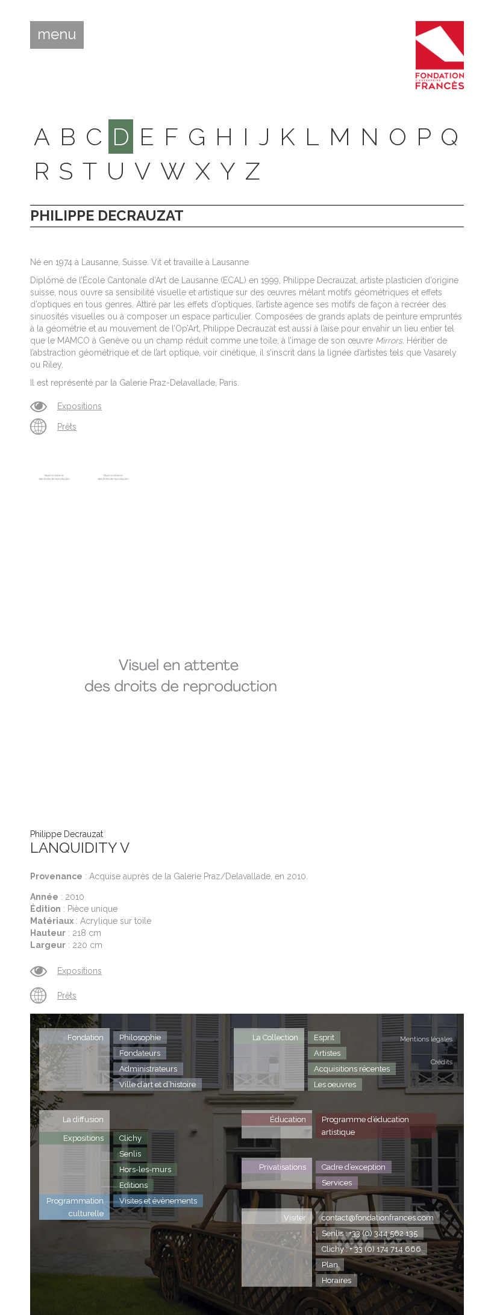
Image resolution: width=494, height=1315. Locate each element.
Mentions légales (426, 1039)
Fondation (85, 1037)
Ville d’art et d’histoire (157, 1084)
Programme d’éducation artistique (365, 1126)
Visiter (295, 1217)
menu (57, 34)
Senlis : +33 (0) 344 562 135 (369, 1233)
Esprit (324, 1037)
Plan (330, 1264)
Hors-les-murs (145, 1169)
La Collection (275, 1037)
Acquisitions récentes (352, 1068)
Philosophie (140, 1037)
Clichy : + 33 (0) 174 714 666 (371, 1249)
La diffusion (83, 1119)
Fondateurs (139, 1053)
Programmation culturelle (75, 1207)
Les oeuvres (335, 1084)
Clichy (130, 1138)
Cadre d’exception (354, 1167)
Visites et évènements (158, 1200)
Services (337, 1182)
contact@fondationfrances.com (378, 1217)
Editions (133, 1185)
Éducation (288, 1119)
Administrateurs (148, 1068)
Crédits (441, 1062)
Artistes (327, 1053)
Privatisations (282, 1167)
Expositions (79, 406)
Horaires (336, 1280)
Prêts (67, 427)
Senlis (130, 1153)
